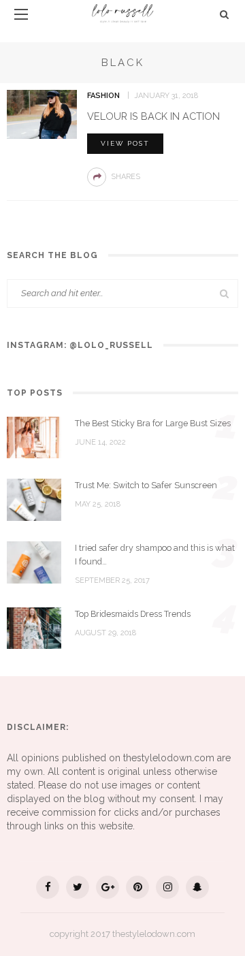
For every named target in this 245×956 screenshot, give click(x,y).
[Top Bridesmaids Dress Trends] (34, 627)
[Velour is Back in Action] (42, 113)
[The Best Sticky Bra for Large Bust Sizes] (34, 436)
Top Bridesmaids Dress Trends (133, 614)
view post (125, 143)
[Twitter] (77, 887)
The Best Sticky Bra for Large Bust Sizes (153, 423)
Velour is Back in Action (153, 116)
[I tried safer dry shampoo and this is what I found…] (34, 561)
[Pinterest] (137, 887)
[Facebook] (47, 887)
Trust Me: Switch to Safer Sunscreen (146, 485)
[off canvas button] (21, 14)
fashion (103, 95)
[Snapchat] (197, 887)
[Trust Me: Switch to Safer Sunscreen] (34, 499)
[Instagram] (167, 887)
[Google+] (107, 887)
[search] (224, 14)
